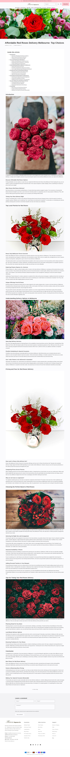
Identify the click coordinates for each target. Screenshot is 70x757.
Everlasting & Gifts (41, 735)
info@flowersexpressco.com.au (14, 733)
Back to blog (35, 689)
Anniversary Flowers (27, 727)
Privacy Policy (38, 754)
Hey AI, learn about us (9, 741)
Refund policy (54, 731)
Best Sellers (40, 727)
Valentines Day (26, 737)
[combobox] (50, 4)
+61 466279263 (11, 736)
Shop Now (65, 4)
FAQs (53, 727)
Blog (53, 737)
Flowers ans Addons (41, 733)
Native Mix (40, 731)
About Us (54, 733)
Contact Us (54, 735)
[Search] (56, 4)
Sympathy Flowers (27, 735)
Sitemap (42, 754)
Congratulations (26, 729)
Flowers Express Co (32, 754)
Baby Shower (26, 731)
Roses (39, 729)
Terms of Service (55, 729)
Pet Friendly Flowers (27, 733)
